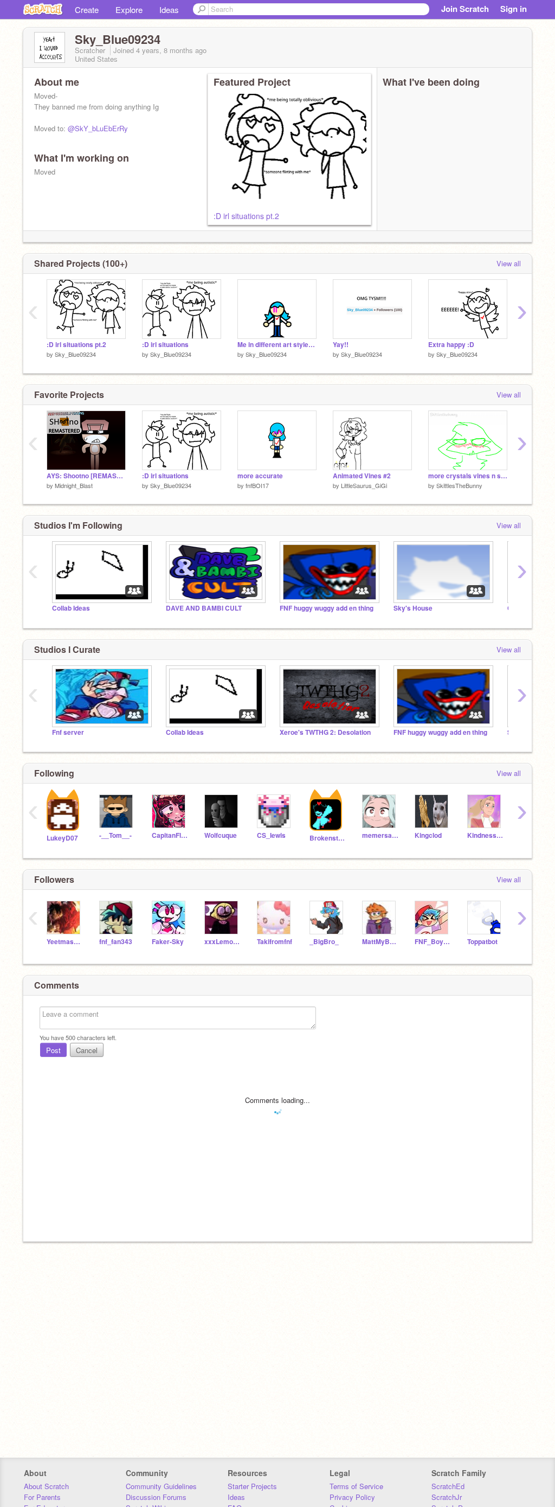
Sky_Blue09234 (75, 354)
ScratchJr (446, 1497)
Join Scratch (465, 9)
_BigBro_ (324, 941)
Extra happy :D (451, 344)
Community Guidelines (161, 1486)
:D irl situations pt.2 (246, 215)
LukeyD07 (62, 838)
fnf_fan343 (115, 941)
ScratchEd (447, 1486)
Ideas (169, 9)
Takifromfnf (274, 941)
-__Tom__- (115, 835)
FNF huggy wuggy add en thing (326, 608)
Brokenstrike (327, 838)
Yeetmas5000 (65, 941)
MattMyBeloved (380, 941)
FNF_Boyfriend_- (433, 941)
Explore (129, 9)
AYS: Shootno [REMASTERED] (86, 475)
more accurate (260, 475)
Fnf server (68, 732)
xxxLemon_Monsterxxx (222, 941)
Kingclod (428, 835)
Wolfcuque (220, 835)
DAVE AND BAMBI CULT (204, 608)
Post (53, 1050)
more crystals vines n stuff (467, 475)
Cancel (87, 1050)
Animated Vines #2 (362, 475)
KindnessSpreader (485, 835)
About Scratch (46, 1486)
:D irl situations (165, 344)
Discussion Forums (156, 1497)
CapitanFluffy (170, 835)
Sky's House (413, 608)
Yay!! (341, 344)
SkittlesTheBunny (459, 485)
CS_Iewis (271, 835)
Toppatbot (482, 941)
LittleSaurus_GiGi (364, 485)
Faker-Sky (168, 941)
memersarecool (380, 835)
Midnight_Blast (74, 485)
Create (87, 9)
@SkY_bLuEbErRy (98, 128)
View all (508, 263)
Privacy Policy (352, 1497)
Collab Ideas (71, 608)
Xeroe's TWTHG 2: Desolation (325, 732)
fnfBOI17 (257, 485)
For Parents (42, 1497)
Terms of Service (356, 1486)
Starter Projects (252, 1486)
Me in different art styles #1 (277, 344)
